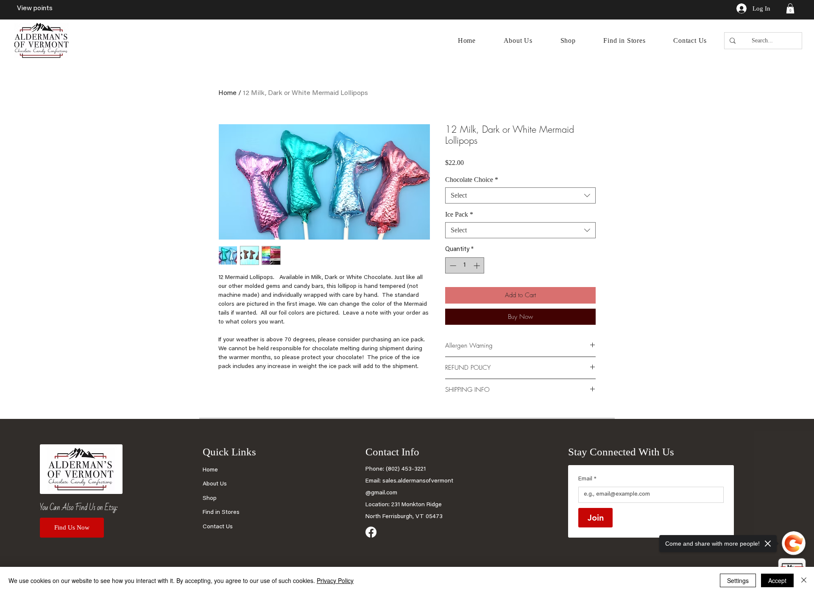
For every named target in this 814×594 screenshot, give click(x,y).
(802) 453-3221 (406, 469)
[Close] (804, 580)
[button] (790, 8)
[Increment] (477, 265)
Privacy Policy (335, 580)
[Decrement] (452, 265)
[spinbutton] (465, 265)
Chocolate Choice (471, 179)
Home (227, 93)
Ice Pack (459, 214)
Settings (738, 580)
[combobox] (520, 195)
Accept (777, 580)
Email (587, 479)
